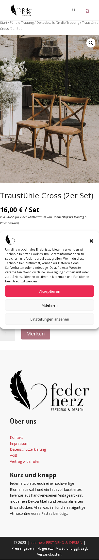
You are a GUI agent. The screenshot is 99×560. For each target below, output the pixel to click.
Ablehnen (50, 305)
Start (3, 22)
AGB (13, 455)
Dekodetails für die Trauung (58, 22)
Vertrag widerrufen (25, 461)
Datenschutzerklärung (28, 449)
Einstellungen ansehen (49, 319)
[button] (91, 241)
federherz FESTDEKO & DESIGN (55, 542)
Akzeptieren (49, 291)
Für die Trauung (22, 22)
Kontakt (16, 437)
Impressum (19, 443)
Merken (35, 333)
